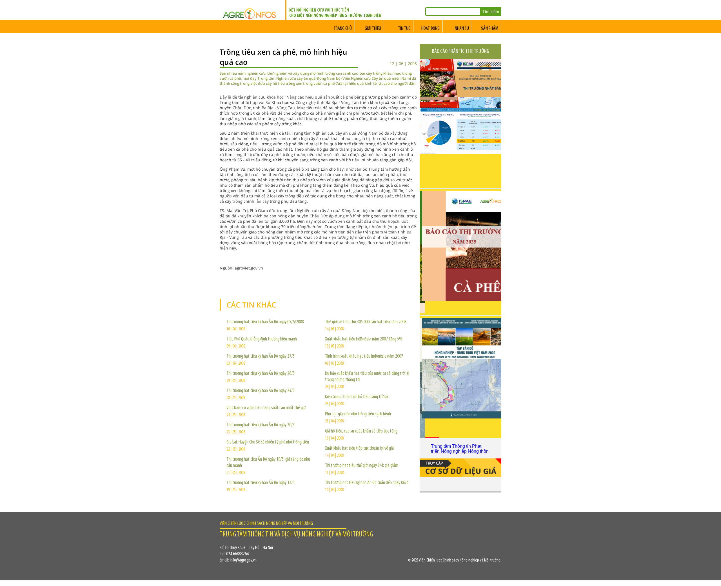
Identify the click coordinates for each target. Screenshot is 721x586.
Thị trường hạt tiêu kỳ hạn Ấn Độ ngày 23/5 (260, 390)
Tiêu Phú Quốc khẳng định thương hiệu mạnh (261, 339)
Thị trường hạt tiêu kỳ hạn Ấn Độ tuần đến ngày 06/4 (366, 482)
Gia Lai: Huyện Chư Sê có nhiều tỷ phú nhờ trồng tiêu (267, 442)
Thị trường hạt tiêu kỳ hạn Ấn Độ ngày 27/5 (260, 356)
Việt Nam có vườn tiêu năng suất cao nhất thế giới (266, 408)
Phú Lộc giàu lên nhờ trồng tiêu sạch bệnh (358, 414)
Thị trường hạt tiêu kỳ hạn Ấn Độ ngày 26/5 (260, 373)
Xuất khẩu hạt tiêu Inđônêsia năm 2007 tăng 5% (363, 339)
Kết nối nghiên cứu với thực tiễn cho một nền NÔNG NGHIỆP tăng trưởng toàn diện (335, 13)
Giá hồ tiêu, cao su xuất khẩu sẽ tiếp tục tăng (361, 431)
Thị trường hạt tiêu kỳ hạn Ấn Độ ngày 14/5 (260, 482)
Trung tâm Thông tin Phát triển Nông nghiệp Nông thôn (460, 449)
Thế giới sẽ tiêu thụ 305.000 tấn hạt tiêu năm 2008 (365, 322)
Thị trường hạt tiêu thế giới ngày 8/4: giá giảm (361, 465)
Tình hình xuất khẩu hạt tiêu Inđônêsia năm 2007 (364, 356)
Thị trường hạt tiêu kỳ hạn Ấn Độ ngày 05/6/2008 (265, 322)
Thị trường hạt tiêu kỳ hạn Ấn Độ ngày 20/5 (260, 425)
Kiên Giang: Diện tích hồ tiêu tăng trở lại (356, 397)
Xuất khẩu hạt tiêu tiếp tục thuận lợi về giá (359, 448)
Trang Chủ (342, 28)
